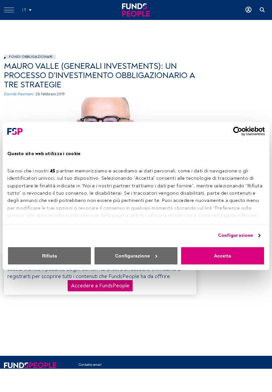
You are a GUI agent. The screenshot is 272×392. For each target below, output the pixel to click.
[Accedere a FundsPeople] (248, 10)
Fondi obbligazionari (30, 56)
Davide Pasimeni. (19, 94)
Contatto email (90, 364)
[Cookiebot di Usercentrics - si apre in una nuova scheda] (236, 131)
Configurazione (235, 235)
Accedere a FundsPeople (100, 285)
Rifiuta (49, 255)
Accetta (222, 255)
